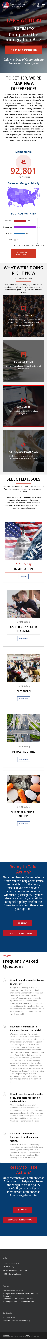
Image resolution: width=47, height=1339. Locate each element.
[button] (43, 5)
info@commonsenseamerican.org (16, 1320)
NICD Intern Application (12, 1274)
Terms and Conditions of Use (15, 1270)
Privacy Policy (8, 1266)
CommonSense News (11, 1263)
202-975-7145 (9, 1317)
